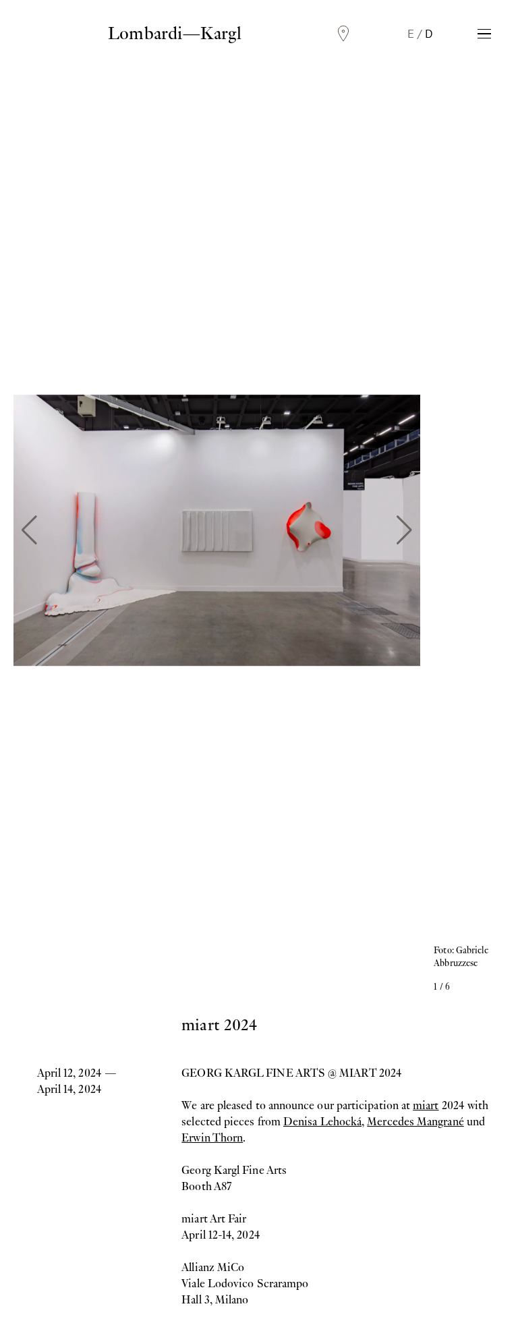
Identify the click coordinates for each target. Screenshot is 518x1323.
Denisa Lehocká (322, 1122)
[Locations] (343, 34)
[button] (29, 530)
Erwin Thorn (212, 1138)
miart (425, 1105)
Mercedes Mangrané (415, 1122)
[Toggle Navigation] (484, 33)
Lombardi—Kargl (174, 33)
